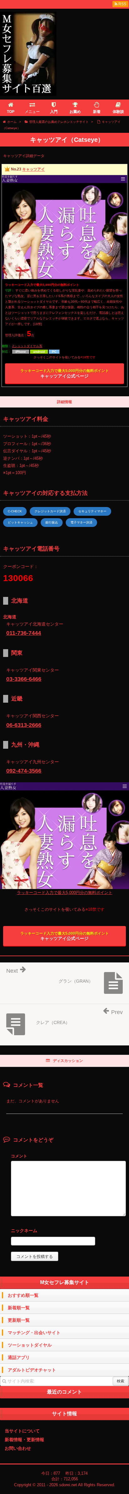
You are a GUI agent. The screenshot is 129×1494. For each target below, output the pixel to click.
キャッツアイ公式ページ (64, 374)
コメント (19, 1156)
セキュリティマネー (92, 511)
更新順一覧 (19, 1320)
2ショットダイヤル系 (27, 346)
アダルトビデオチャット (32, 1370)
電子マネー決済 (81, 522)
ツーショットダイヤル (30, 1345)
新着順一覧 (19, 1308)
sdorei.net (68, 1484)
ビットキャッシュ (20, 522)
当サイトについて (22, 1430)
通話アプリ (19, 1357)
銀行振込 (51, 522)
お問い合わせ (18, 1448)
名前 (68, 1231)
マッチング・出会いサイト (34, 1332)
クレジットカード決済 (50, 511)
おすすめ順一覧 (23, 1295)
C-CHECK (15, 511)
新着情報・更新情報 (24, 1439)
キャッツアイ (33, 169)
